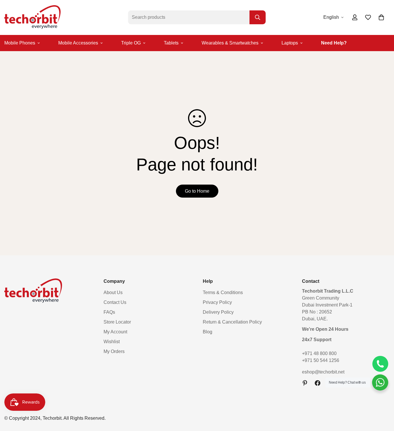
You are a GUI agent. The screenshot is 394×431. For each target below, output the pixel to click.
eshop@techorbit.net (323, 371)
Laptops (290, 42)
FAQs (109, 312)
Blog (207, 331)
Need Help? (334, 42)
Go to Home (197, 191)
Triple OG (131, 42)
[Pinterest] (305, 383)
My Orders (114, 351)
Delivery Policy (218, 312)
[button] (381, 17)
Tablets (171, 42)
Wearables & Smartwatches (230, 42)
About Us (113, 292)
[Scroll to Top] (382, 399)
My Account (115, 331)
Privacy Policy (217, 302)
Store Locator (117, 321)
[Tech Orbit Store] (32, 17)
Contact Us (115, 302)
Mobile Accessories (78, 42)
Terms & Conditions (223, 292)
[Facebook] (317, 383)
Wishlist (112, 341)
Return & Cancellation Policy (232, 321)
